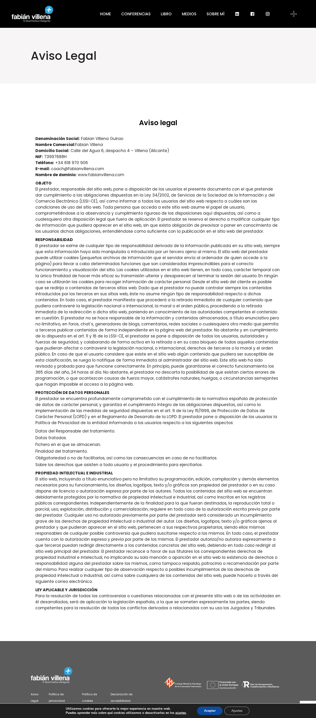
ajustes (180, 713)
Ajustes (236, 710)
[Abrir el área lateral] (293, 14)
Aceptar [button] (210, 710)
